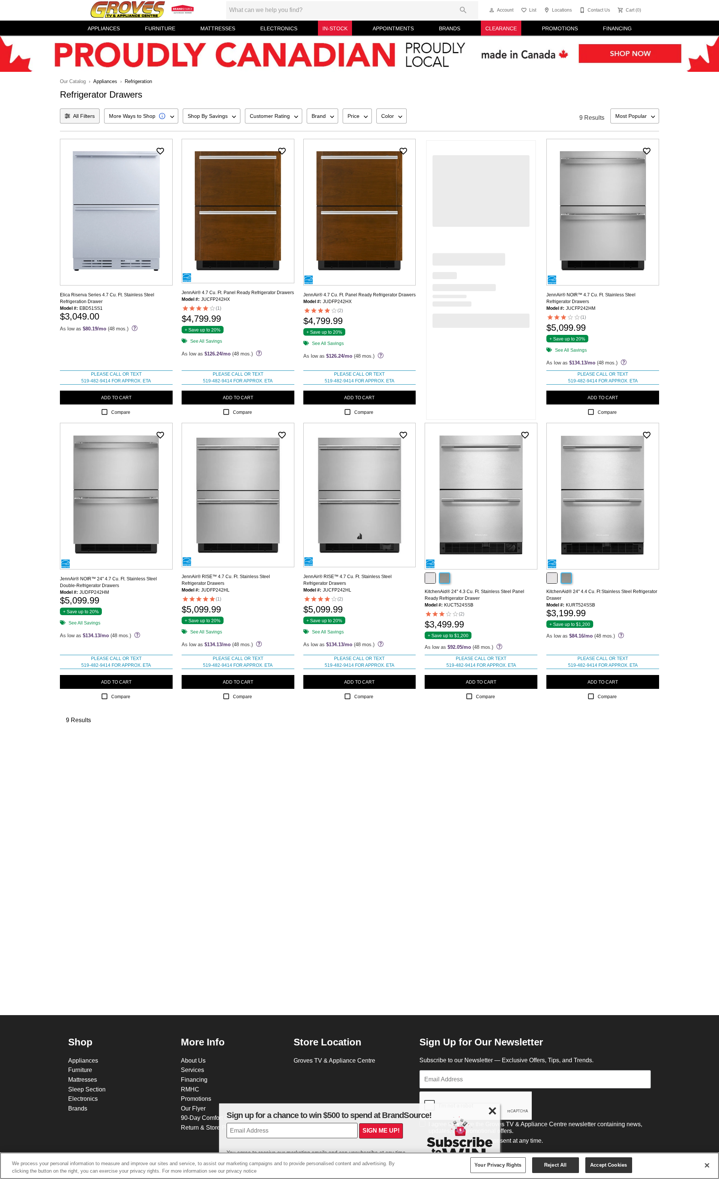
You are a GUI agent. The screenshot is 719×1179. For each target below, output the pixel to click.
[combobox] (141, 116)
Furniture (160, 28)
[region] (359, 1165)
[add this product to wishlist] (160, 151)
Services (192, 1069)
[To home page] (143, 10)
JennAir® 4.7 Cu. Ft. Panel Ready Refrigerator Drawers (238, 292)
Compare (120, 412)
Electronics (278, 28)
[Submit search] (463, 10)
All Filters (84, 116)
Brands (449, 28)
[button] (491, 10)
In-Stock (335, 28)
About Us (193, 1060)
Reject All (555, 1165)
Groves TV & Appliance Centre (334, 1060)
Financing (617, 28)
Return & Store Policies (212, 1127)
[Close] (707, 1165)
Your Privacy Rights (497, 1165)
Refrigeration (138, 81)
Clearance (501, 28)
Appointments (393, 28)
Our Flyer (193, 1108)
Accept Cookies (608, 1165)
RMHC (190, 1089)
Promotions (560, 28)
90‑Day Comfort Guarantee (216, 1117)
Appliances (104, 28)
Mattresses (217, 28)
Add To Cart (116, 397)
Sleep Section (87, 1089)
